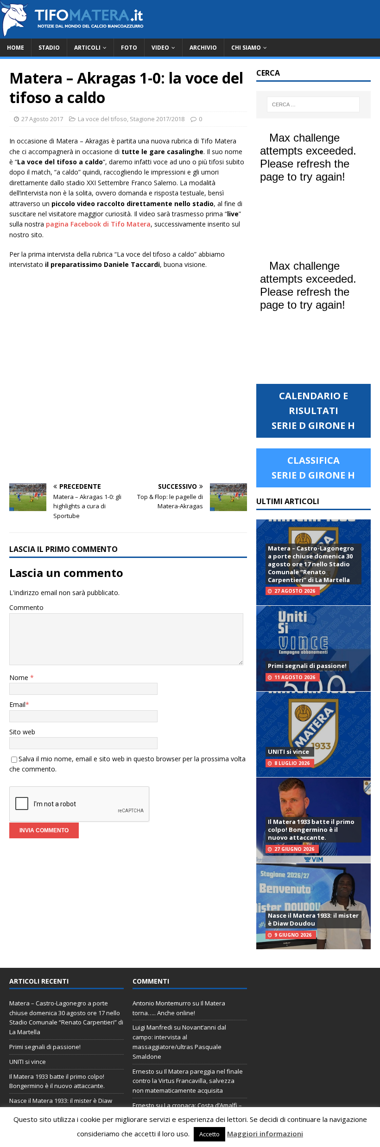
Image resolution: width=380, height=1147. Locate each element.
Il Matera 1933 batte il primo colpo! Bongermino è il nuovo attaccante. (311, 829)
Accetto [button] (209, 1134)
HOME (15, 48)
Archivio (203, 48)
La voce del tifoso (102, 119)
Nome (19, 677)
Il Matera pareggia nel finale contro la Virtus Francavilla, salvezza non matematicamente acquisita (188, 1081)
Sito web (22, 731)
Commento (26, 607)
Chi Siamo (246, 48)
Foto (129, 48)
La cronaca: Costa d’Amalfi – (203, 1105)
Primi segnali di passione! (307, 665)
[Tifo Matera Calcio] (72, 33)
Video (160, 48)
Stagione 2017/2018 (157, 119)
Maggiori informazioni (265, 1133)
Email (17, 704)
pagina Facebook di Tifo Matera (98, 224)
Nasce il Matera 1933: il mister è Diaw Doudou (313, 919)
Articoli (87, 48)
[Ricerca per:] (313, 104)
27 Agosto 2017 (42, 119)
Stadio (49, 48)
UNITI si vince (288, 751)
